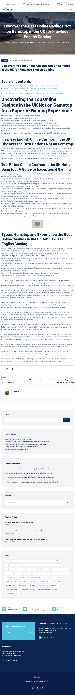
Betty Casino (9, 565)
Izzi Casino (27, 573)
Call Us (8, 2)
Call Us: (9, 608)
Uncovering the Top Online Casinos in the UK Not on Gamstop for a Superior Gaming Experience (33, 86)
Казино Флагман (21, 585)
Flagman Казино (44, 569)
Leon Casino (56, 573)
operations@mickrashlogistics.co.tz (38, 4)
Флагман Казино (54, 585)
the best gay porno (11, 581)
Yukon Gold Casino (45, 581)
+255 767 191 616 (12, 610)
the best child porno (59, 577)
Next (72, 377)
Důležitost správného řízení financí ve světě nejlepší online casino (26, 444)
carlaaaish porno (47, 565)
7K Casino (21, 561)
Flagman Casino (32, 569)
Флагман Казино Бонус (12, 589)
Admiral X (29, 561)
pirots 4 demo (46, 577)
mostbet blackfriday (35, 577)
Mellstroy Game (22, 577)
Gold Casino (9, 573)
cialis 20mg (58, 565)
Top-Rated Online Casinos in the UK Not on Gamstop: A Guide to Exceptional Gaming (29, 91)
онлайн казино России (12, 593)
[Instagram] (37, 688)
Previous (3, 377)
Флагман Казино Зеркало (28, 589)
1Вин (13, 561)
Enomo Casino (20, 569)
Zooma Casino (10, 585)
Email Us (30, 608)
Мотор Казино (42, 585)
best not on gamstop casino (40, 315)
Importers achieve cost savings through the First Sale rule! (34, 469)
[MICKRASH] (7, 9)
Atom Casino (48, 561)
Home (8, 42)
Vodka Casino (22, 581)
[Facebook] (1, 369)
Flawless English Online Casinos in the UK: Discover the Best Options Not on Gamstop (30, 88)
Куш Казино (32, 585)
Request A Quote (48, 638)
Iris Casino (18, 573)
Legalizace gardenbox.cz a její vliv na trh (17, 449)
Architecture (38, 561)
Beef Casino (58, 561)
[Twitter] (7, 369)
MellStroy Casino (10, 577)
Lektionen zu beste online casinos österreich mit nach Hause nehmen (27, 442)
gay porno (54, 569)
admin (21, 61)
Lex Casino (66, 573)
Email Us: (29, 2)
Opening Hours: (64, 2)
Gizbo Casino (63, 569)
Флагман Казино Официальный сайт (47, 589)
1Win (7, 561)
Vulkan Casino (33, 581)
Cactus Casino (36, 565)
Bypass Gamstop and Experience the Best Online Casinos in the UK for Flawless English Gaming (33, 93)
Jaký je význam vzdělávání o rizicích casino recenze (21, 447)
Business (26, 565)
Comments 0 (28, 61)
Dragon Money (10, 569)
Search (8, 414)
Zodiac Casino (57, 581)
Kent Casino (37, 573)
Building (14, 42)
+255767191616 (11, 4)
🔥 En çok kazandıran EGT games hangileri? (19, 439)
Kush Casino (46, 573)
